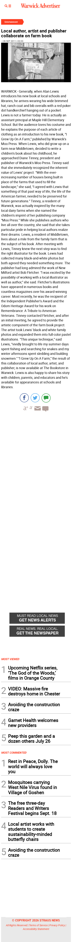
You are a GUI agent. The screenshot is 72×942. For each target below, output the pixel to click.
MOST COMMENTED (13, 752)
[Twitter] (35, 397)
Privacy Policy (57, 925)
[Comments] (46, 397)
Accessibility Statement (36, 929)
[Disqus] (36, 462)
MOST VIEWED (10, 659)
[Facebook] (24, 397)
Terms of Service (38, 925)
